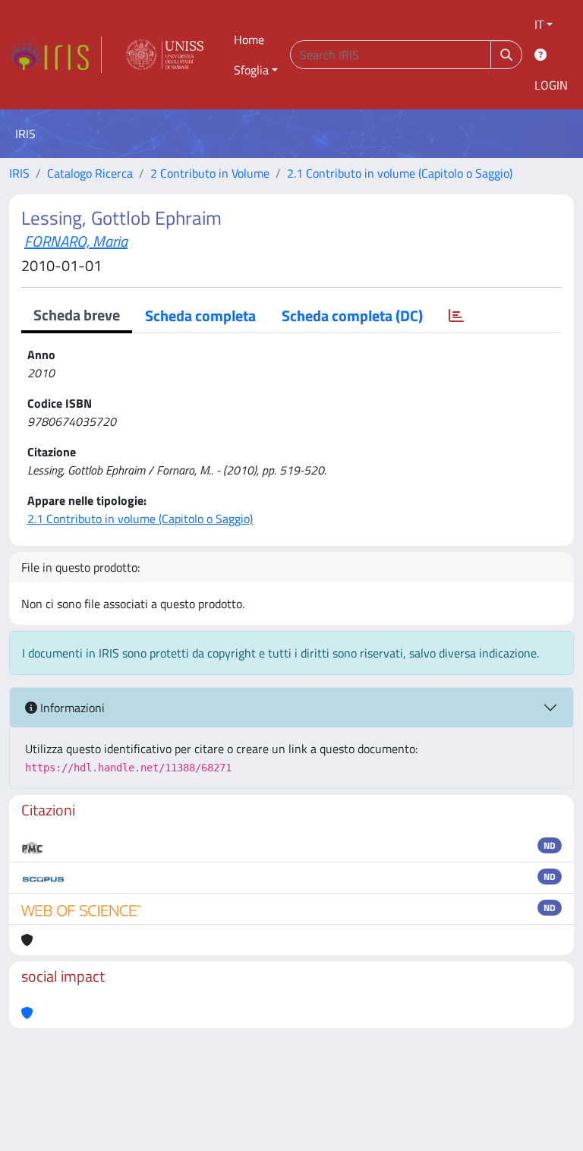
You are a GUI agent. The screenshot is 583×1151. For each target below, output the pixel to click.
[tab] (456, 316)
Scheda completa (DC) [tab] (352, 315)
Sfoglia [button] (251, 70)
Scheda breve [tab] (76, 314)
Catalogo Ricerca (90, 173)
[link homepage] (55, 54)
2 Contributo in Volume (209, 173)
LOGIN (551, 85)
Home (249, 39)
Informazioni (71, 707)
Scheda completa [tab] (200, 315)
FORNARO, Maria (76, 241)
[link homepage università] (165, 54)
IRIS (19, 173)
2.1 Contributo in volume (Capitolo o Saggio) (399, 173)
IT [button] (539, 24)
